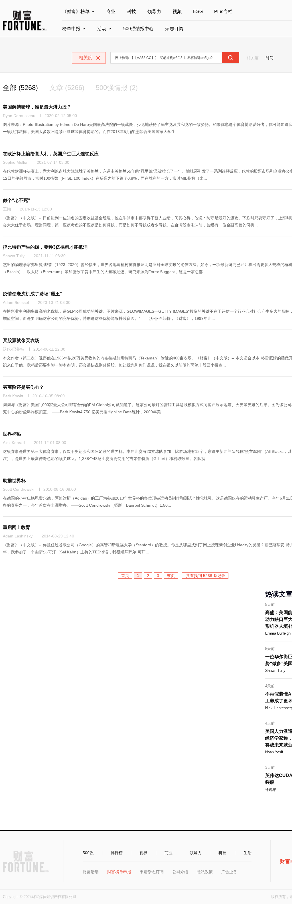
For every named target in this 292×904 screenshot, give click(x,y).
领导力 (154, 11)
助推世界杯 (14, 480)
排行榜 (117, 852)
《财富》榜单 (76, 11)
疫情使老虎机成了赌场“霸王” (32, 293)
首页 (125, 575)
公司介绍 (180, 872)
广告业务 (229, 872)
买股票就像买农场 (21, 340)
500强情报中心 (138, 28)
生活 (248, 852)
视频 (177, 11)
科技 (131, 11)
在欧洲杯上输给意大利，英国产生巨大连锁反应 (51, 153)
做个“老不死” (16, 200)
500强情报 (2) (117, 87)
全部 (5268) (20, 87)
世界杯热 (12, 433)
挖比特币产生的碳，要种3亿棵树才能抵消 (45, 247)
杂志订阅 (174, 28)
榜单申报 (71, 28)
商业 (110, 11)
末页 (171, 575)
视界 (143, 852)
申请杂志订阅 (152, 872)
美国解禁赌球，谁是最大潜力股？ (37, 107)
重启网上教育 (16, 527)
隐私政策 (205, 872)
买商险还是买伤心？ (23, 387)
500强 (88, 852)
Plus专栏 (223, 11)
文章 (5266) (66, 87)
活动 (101, 28)
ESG (198, 11)
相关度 (253, 58)
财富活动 (91, 872)
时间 (269, 58)
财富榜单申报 (119, 872)
